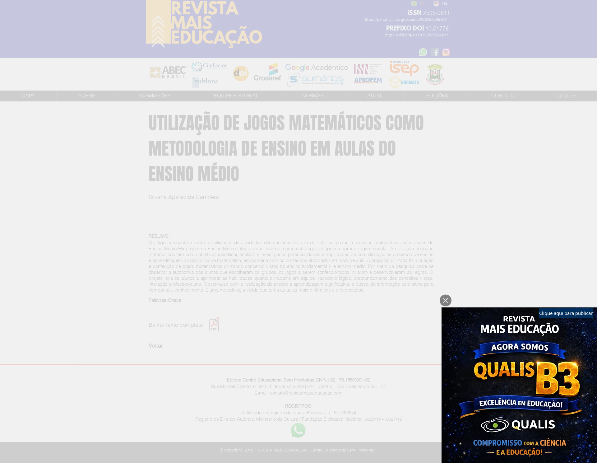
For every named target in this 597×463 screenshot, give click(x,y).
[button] (445, 300)
